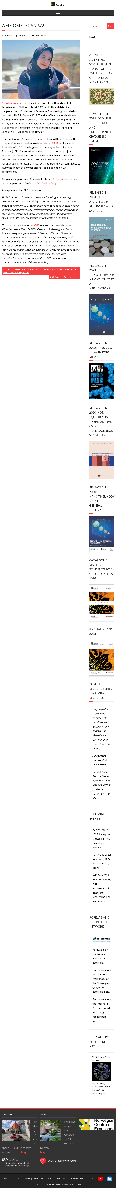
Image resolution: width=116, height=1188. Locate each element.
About (6, 1178)
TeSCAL (35, 225)
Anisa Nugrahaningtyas (15, 103)
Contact (90, 1178)
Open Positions (77, 1178)
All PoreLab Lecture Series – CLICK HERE (101, 760)
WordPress (76, 1184)
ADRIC (55, 143)
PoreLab (10, 35)
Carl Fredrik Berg (46, 183)
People (27, 1178)
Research (16, 1178)
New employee (41, 35)
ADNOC (44, 139)
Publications (39, 1178)
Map (42, 1152)
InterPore (97, 962)
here (107, 992)
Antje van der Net (63, 179)
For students (62, 1178)
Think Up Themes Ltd (52, 1184)
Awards (50, 1178)
